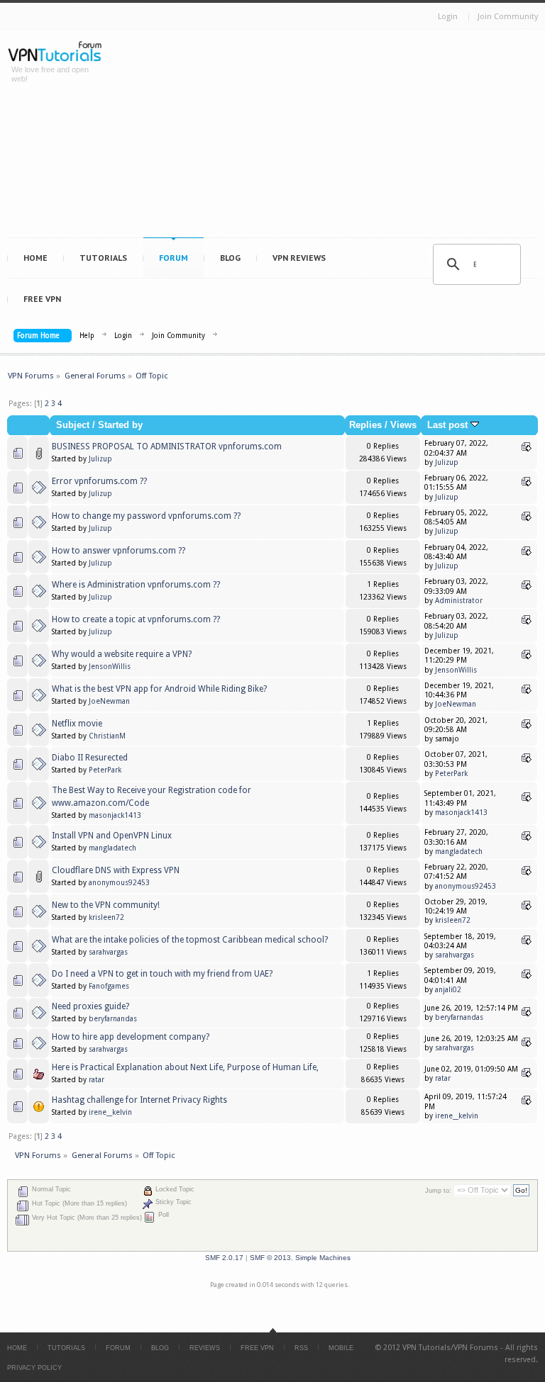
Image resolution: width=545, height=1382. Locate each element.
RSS (301, 1348)
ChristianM (107, 736)
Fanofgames (109, 986)
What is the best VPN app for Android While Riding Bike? (159, 689)
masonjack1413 (115, 815)
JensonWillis (110, 666)
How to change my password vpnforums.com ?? (146, 516)
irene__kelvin (110, 1112)
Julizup (100, 459)
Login (448, 16)
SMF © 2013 (270, 1258)
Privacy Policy (34, 1367)
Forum (173, 257)
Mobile (341, 1348)
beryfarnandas (113, 1019)
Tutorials (103, 257)
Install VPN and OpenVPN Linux (112, 836)
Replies (365, 425)
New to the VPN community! (106, 905)
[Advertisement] (330, 137)
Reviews (204, 1348)
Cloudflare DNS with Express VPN (116, 870)
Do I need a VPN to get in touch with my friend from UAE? (162, 974)
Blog (230, 257)
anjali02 (448, 990)
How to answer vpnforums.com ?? (118, 551)
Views (403, 425)
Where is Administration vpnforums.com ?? (136, 585)
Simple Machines (323, 1258)
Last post (448, 425)
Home (35, 257)
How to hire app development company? (130, 1037)
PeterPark (105, 770)
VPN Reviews (299, 257)
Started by (120, 425)
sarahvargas (108, 952)
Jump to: (438, 1190)
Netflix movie (77, 724)
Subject (72, 425)
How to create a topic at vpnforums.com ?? (136, 619)
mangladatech (112, 848)
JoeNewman (109, 701)
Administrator (459, 601)
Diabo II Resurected (90, 758)
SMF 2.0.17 (224, 1258)
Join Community (508, 16)
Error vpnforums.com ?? (99, 481)
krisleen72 (106, 917)
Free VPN (42, 298)
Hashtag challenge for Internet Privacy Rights (139, 1100)
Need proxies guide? (90, 1006)
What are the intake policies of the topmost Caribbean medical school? (190, 940)
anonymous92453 (119, 883)
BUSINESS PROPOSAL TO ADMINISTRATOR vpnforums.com (167, 446)
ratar (96, 1080)
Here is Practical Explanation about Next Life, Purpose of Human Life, (185, 1067)
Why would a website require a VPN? (122, 654)
